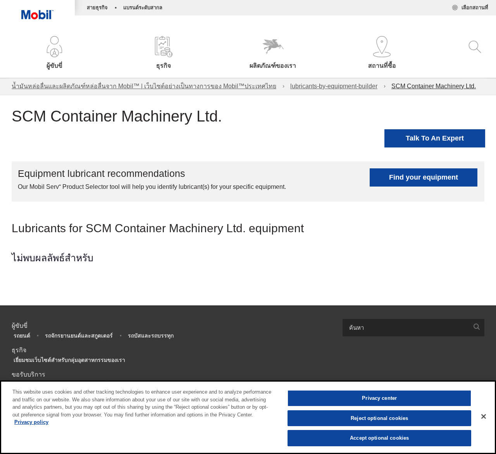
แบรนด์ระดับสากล (142, 7)
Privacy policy (31, 422)
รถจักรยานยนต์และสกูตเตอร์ (79, 335)
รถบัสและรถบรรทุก (151, 335)
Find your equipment (423, 177)
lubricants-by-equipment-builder (333, 86)
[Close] (483, 416)
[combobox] (413, 327)
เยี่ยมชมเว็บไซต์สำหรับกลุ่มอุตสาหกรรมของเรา (69, 360)
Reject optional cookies (379, 418)
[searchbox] (406, 327)
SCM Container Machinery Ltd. (433, 86)
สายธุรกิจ (97, 7)
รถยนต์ (22, 335)
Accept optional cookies (379, 438)
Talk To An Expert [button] (435, 138)
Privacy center (379, 398)
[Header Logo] (37, 9)
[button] (54, 53)
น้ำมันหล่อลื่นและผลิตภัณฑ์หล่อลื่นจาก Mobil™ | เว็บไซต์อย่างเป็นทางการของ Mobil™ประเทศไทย (144, 86)
